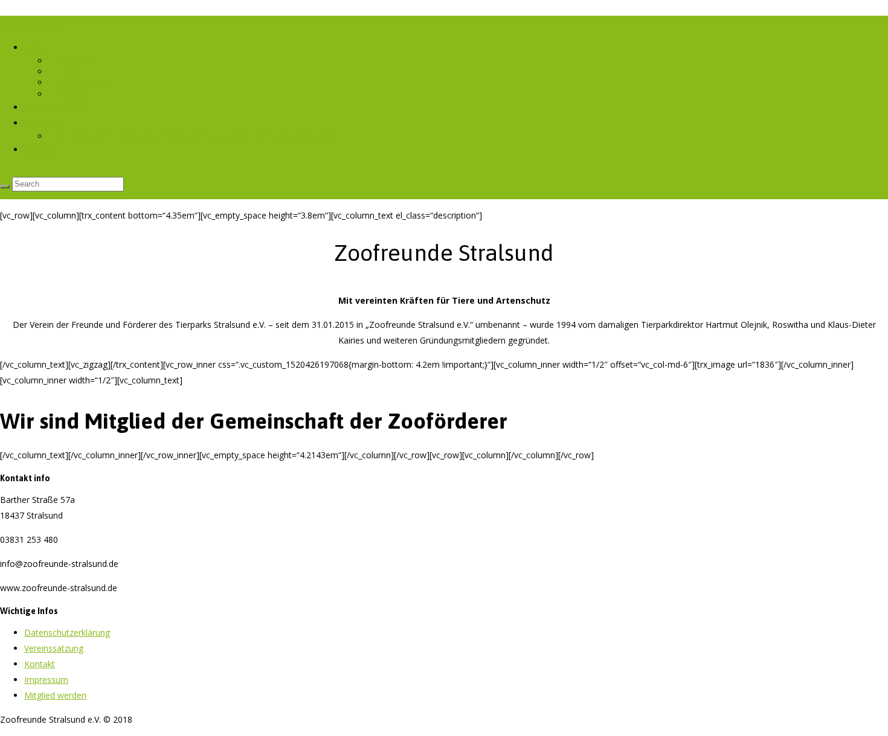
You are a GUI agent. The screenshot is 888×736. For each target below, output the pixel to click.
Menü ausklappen (34, 23)
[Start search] (5, 186)
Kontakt (39, 149)
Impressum (46, 679)
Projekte (40, 123)
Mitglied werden (55, 107)
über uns (78, 60)
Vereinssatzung (53, 648)
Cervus (74, 94)
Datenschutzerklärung (67, 632)
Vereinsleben (86, 82)
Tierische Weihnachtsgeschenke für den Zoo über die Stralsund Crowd (198, 136)
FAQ (69, 71)
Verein (36, 47)
